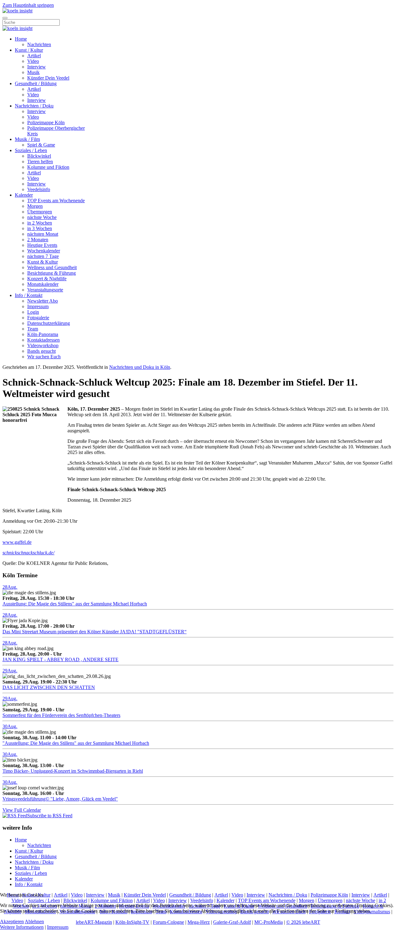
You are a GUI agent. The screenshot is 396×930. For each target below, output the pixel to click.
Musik (33, 72)
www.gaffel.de (17, 542)
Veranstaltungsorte (45, 289)
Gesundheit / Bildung (36, 83)
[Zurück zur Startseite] (17, 10)
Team (32, 328)
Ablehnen (34, 921)
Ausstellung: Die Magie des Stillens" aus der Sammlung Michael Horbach (74, 603)
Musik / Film (27, 139)
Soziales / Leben (31, 150)
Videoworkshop (42, 345)
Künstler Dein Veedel (48, 78)
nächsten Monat (42, 234)
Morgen (35, 206)
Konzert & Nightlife (47, 278)
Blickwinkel (39, 156)
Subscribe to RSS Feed (49, 815)
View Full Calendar (21, 810)
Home (21, 38)
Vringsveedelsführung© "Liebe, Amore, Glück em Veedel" (60, 798)
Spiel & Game (41, 144)
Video (33, 61)
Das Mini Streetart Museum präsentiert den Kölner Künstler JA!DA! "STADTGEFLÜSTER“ (94, 631)
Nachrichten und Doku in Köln (139, 367)
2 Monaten (37, 239)
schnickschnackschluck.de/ (28, 552)
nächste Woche (42, 217)
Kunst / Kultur (29, 50)
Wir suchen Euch (44, 356)
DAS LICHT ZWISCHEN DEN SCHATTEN (48, 687)
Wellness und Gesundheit (52, 267)
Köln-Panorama (42, 334)
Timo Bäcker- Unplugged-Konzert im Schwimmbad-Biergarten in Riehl (72, 771)
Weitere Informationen (22, 927)
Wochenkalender (43, 250)
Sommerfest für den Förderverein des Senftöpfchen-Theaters (61, 715)
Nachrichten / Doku (34, 105)
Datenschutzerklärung (48, 323)
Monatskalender (42, 284)
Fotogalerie (38, 317)
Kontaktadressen (43, 340)
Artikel (34, 55)
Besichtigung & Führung (51, 273)
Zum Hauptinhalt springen (28, 5)
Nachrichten (39, 44)
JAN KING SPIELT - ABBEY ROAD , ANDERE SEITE (60, 659)
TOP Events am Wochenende (56, 200)
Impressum (38, 306)
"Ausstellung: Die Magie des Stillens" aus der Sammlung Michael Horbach (75, 743)
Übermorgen (39, 211)
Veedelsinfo (38, 189)
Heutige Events (42, 245)
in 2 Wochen (39, 222)
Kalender (24, 195)
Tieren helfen (40, 161)
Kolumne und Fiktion (48, 167)
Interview (36, 66)
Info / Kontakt (28, 295)
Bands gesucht (41, 351)
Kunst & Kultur (42, 261)
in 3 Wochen (39, 228)
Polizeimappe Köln (46, 122)
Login (33, 312)
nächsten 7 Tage (43, 256)
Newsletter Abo (42, 300)
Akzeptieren (12, 921)
